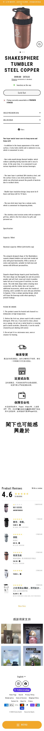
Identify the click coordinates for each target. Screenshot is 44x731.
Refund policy (9, 698)
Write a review (37, 488)
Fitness (30, 701)
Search (21, 695)
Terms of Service (21, 698)
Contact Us (14, 701)
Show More (22, 606)
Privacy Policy (30, 695)
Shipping (14, 79)
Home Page (12, 695)
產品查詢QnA (8, 120)
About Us (23, 701)
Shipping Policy (34, 698)
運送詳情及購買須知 (11, 113)
